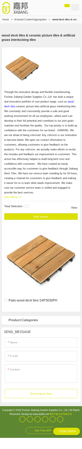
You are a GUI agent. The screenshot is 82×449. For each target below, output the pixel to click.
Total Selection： (14, 206)
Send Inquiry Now (41, 393)
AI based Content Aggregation (30, 19)
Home (5, 19)
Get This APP (43, 430)
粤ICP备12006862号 (61, 414)
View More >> (12, 197)
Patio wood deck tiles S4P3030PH (33, 300)
